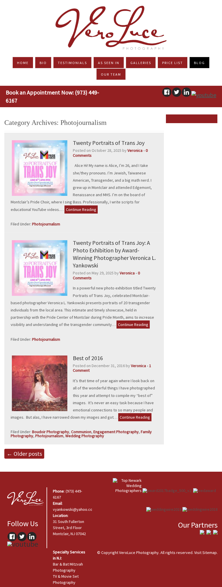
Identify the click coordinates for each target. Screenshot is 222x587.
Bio (43, 63)
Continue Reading (81, 209)
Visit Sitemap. (206, 552)
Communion (81, 431)
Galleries (140, 63)
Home (23, 63)
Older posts (24, 453)
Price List (172, 63)
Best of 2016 (88, 358)
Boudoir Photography (50, 431)
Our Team (111, 74)
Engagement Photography (116, 431)
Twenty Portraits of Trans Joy (109, 142)
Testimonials (72, 63)
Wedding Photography (84, 435)
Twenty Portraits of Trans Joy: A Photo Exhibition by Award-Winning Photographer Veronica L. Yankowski (114, 254)
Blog (199, 63)
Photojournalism (46, 224)
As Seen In (108, 63)
